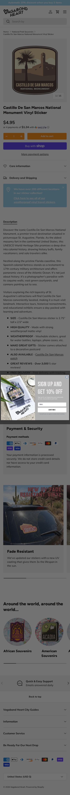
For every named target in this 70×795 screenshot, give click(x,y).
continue (52, 410)
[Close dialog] (67, 377)
